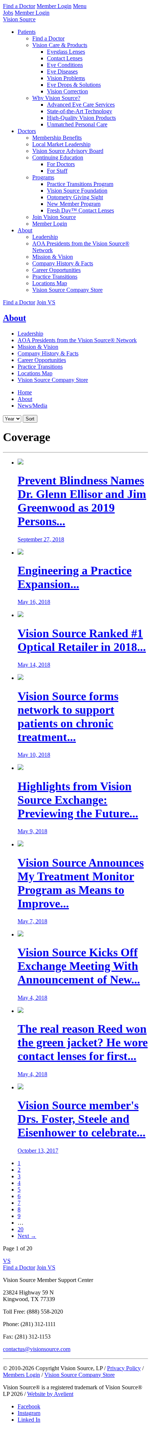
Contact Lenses (64, 58)
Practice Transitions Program (80, 184)
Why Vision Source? (56, 98)
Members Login (21, 1375)
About (25, 230)
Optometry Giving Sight (75, 197)
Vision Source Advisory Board (67, 151)
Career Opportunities (56, 270)
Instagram (29, 1413)
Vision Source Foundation (77, 190)
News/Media (32, 405)
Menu (79, 6)
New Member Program (73, 204)
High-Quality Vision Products (81, 118)
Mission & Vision (52, 257)
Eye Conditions (65, 65)
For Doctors (61, 164)
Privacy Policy (124, 1368)
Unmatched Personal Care (77, 124)
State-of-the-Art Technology (79, 111)
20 (20, 1229)
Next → (27, 1236)
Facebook (29, 1406)
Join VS (46, 302)
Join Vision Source (54, 217)
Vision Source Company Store (67, 290)
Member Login (54, 6)
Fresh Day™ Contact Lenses (80, 210)
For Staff (57, 171)
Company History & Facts (62, 263)
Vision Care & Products (59, 45)
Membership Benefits (57, 138)
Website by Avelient (50, 1394)
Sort (30, 419)
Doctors (27, 131)
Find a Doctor (19, 6)
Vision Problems (66, 78)
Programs (43, 177)
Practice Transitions (54, 276)
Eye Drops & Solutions (74, 85)
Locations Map (49, 283)
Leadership (45, 237)
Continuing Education (57, 157)
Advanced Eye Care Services (81, 104)
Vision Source (19, 19)
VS (7, 1261)
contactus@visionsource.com (36, 1349)
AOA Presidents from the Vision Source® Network (77, 340)
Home (25, 392)
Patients (27, 32)
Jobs (8, 13)
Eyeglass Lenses (66, 52)
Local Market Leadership (61, 144)
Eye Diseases (62, 71)
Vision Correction (67, 91)
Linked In (29, 1420)
